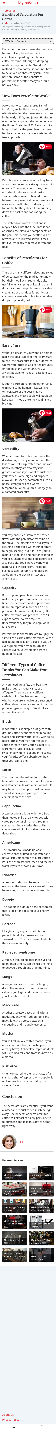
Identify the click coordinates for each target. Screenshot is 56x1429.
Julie (6, 23)
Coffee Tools (10, 10)
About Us (8, 1414)
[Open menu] (8, 3)
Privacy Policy (10, 1419)
